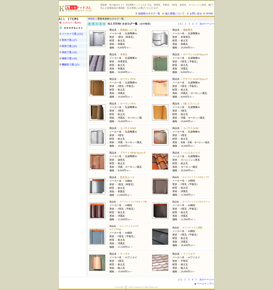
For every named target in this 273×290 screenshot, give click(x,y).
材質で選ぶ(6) (69, 46)
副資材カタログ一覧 (149, 13)
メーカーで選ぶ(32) (72, 33)
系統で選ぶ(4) (69, 52)
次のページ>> (207, 23)
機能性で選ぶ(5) (70, 64)
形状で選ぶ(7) (69, 40)
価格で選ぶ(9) (69, 58)
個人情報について (174, 13)
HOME (209, 13)
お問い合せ (196, 13)
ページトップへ (205, 283)
